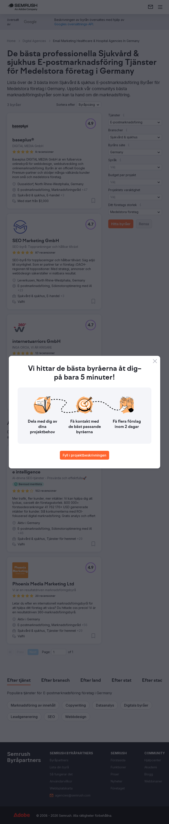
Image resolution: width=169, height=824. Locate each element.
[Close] (155, 361)
